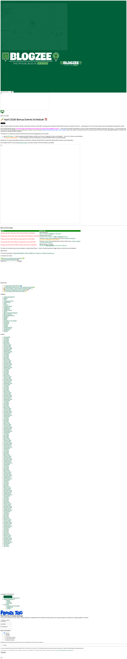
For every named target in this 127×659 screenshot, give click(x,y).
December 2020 (8, 427)
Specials (6, 324)
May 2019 (6, 452)
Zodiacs (78, 241)
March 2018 (7, 470)
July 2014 (6, 529)
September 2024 (8, 367)
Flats (50, 238)
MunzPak (6, 316)
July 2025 (6, 354)
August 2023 (7, 384)
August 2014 (7, 527)
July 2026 (6, 338)
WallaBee (8, 634)
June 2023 (6, 387)
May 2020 (6, 436)
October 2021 (7, 413)
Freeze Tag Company (11, 637)
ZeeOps (6, 331)
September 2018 (8, 462)
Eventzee (8, 635)
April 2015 (6, 517)
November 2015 (8, 507)
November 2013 (8, 539)
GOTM (5, 311)
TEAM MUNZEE (8, 327)
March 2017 (7, 486)
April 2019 (6, 453)
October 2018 (7, 461)
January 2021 (7, 425)
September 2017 (8, 478)
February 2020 (7, 440)
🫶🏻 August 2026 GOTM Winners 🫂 (13, 285)
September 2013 (8, 542)
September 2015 (8, 510)
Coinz (5, 299)
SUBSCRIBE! (8, 76)
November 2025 (8, 349)
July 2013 (6, 544)
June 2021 (6, 419)
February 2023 (7, 392)
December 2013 (8, 538)
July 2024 (6, 370)
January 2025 (7, 362)
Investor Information (10, 638)
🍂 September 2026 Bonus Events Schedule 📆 (16, 290)
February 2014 (7, 535)
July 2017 (6, 481)
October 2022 (7, 398)
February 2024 (7, 376)
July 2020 (6, 433)
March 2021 (7, 423)
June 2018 (6, 466)
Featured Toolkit (8, 306)
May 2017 (6, 484)
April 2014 (6, 533)
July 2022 (6, 402)
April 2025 (6, 358)
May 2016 (6, 499)
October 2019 (7, 445)
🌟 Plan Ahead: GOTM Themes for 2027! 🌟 (15, 291)
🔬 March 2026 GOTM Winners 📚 (10, 259)
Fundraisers (7, 307)
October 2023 (7, 382)
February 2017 (7, 488)
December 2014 (8, 522)
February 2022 (7, 408)
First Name (3, 621)
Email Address (4, 626)
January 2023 (7, 394)
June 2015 (6, 514)
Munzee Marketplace (9, 315)
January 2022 (7, 409)
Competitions (7, 302)
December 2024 (8, 363)
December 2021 (8, 411)
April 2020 (6, 437)
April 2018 (6, 469)
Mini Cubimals (50, 245)
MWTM (5, 318)
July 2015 (6, 513)
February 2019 (7, 456)
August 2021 (7, 416)
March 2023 (7, 391)
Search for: (3, 261)
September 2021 (8, 415)
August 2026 (7, 337)
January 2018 (7, 473)
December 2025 (8, 347)
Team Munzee (50, 253)
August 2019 (7, 448)
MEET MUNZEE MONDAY (11, 313)
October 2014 (7, 525)
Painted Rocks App (10, 640)
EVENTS (8, 82)
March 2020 (7, 439)
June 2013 (6, 546)
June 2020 (6, 435)
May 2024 (6, 372)
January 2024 (7, 378)
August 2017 (7, 480)
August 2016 (7, 495)
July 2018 (6, 465)
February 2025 (7, 361)
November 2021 (8, 412)
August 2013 (7, 543)
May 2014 (6, 531)
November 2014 (8, 523)
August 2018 (7, 464)
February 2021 (7, 424)
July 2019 (6, 449)
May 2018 (6, 468)
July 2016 (6, 497)
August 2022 (7, 400)
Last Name (3, 624)
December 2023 (8, 379)
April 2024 (6, 374)
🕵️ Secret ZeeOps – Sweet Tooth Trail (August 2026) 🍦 (18, 288)
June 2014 (6, 530)
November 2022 (8, 396)
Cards (46, 238)
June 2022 (6, 403)
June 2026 (6, 339)
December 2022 (8, 395)
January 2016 (7, 505)
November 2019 (8, 444)
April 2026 (6, 342)
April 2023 (6, 390)
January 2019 (7, 457)
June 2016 (6, 498)
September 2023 (8, 383)
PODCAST (6, 323)
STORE (8, 89)
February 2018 (7, 472)
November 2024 (8, 364)
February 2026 (7, 345)
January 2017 (7, 489)
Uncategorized (7, 328)
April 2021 (6, 421)
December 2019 (8, 443)
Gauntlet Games (8, 310)
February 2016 (7, 503)
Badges (6, 298)
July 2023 (6, 386)
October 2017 (7, 477)
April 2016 (6, 501)
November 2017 (8, 476)
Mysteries (72, 238)
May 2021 (6, 420)
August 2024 (7, 368)
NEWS (8, 80)
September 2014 (8, 526)
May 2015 (6, 515)
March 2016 (7, 502)
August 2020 (7, 432)
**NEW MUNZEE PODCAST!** (12, 78)
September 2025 (8, 351)
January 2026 (7, 346)
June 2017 (6, 482)
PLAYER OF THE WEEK (13, 86)
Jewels (74, 241)
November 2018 (8, 460)
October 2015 (7, 509)
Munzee (7, 633)
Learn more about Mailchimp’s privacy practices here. (65, 650)
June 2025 (6, 355)
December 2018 (8, 458)
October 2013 (7, 540)
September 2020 (8, 431)
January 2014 (7, 536)
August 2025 (7, 353)
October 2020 (7, 429)
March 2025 (7, 359)
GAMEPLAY (9, 87)
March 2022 (7, 407)
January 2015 (7, 521)
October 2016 (7, 493)
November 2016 (8, 492)
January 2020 (7, 441)
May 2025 (6, 357)
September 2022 (8, 399)
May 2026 (6, 341)
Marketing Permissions (6, 642)
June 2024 (6, 371)
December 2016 (8, 490)
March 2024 (7, 375)
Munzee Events (23, 142)
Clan (55, 236)
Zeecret (60, 236)
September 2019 (8, 447)
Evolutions (67, 238)
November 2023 (8, 380)
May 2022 (6, 404)
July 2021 (6, 417)
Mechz (52, 233)
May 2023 (6, 388)
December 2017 (8, 474)
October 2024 (7, 366)
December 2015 (8, 506)
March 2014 (7, 534)
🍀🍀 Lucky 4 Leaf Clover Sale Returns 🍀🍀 (13, 258)
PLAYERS (6, 85)
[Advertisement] (12, 271)
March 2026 (7, 343)
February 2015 (7, 519)
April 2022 (6, 405)
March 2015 (7, 518)
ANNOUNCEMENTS (9, 79)
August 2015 (7, 511)
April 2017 (6, 485)
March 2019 (7, 454)
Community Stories (8, 301)
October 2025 (7, 350)
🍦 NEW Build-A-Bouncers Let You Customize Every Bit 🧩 (19, 287)
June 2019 (6, 450)
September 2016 (8, 494)
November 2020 (8, 428)
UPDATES (9, 83)
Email (5, 645)
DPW (26, 253)
